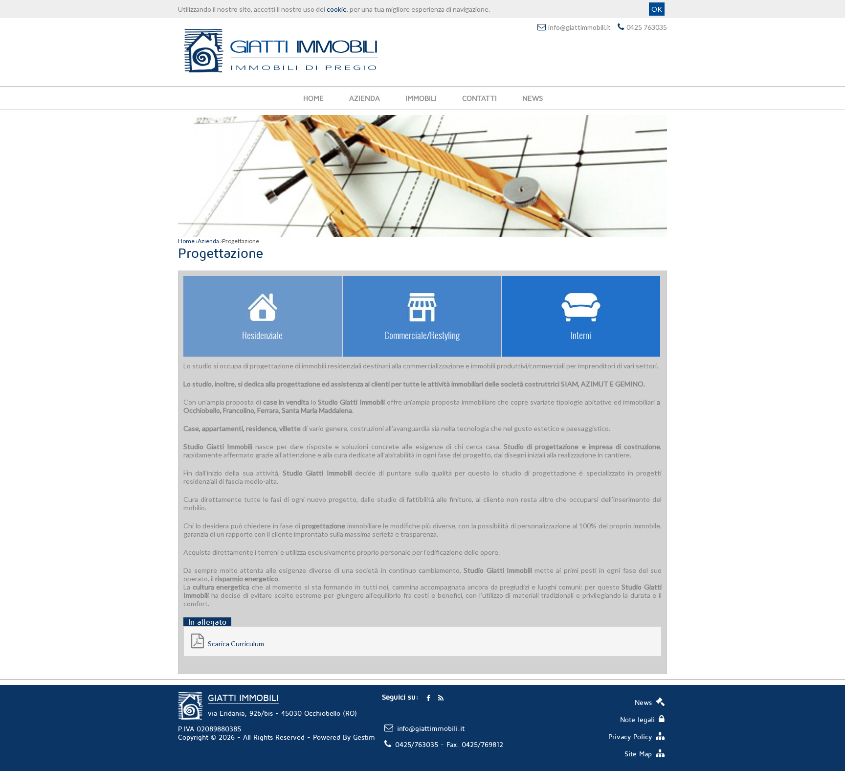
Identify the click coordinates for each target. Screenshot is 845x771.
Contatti (479, 98)
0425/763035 (416, 744)
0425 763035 (646, 27)
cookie (337, 9)
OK (656, 9)
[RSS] (440, 697)
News (532, 98)
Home (313, 98)
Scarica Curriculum (235, 643)
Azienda (364, 98)
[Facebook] (428, 697)
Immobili (421, 98)
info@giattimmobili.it (579, 27)
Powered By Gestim (344, 737)
